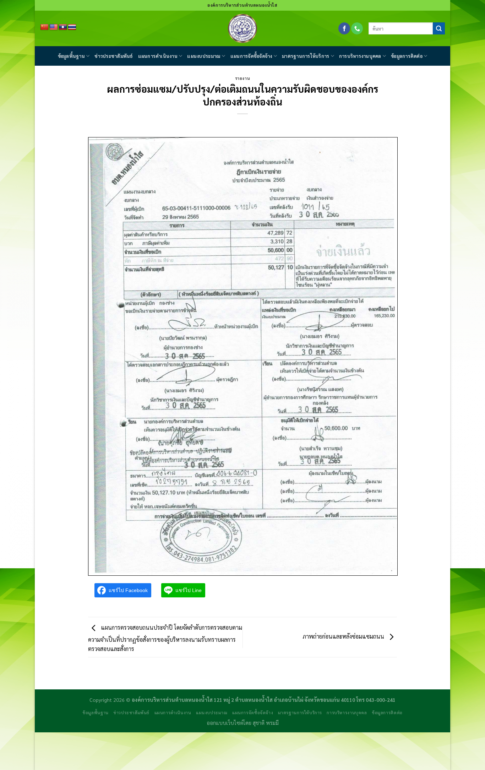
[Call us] (357, 28)
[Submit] (439, 28)
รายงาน (242, 78)
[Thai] (72, 27)
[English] (53, 27)
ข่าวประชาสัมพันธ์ (113, 56)
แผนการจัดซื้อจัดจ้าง (251, 56)
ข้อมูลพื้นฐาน (71, 56)
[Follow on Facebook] (344, 28)
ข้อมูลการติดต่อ (407, 56)
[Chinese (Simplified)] (44, 27)
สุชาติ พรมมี (266, 723)
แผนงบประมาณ (203, 56)
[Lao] (63, 27)
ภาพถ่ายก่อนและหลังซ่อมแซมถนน (344, 636)
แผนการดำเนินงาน (158, 56)
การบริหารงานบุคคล (360, 56)
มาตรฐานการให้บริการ (305, 56)
